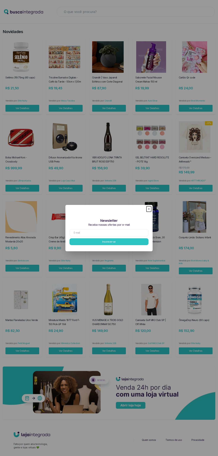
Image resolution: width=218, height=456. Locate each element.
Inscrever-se (109, 241)
